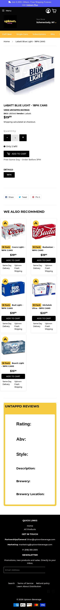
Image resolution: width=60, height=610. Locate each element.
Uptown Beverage (32, 599)
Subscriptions (39, 34)
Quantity (10, 131)
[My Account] (48, 10)
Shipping (8, 122)
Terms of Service (25, 583)
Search (11, 583)
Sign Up (50, 570)
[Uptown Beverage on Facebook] (48, 592)
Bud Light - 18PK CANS (12, 306)
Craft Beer (7, 34)
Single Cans (22, 34)
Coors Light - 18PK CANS (13, 248)
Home (7, 41)
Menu (8, 10)
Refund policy (43, 583)
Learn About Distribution (29, 586)
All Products (30, 529)
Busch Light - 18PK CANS (12, 364)
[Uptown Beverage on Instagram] (53, 592)
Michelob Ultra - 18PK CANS (42, 306)
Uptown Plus (32, 5)
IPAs (53, 34)
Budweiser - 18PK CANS (43, 248)
